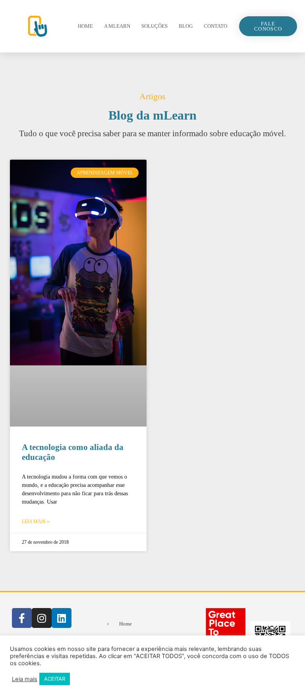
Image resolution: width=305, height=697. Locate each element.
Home (85, 26)
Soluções (154, 26)
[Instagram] (42, 618)
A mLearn (117, 26)
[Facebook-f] (22, 618)
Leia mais (24, 679)
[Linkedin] (61, 618)
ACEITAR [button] (54, 679)
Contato (215, 26)
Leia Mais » (35, 521)
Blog (186, 26)
